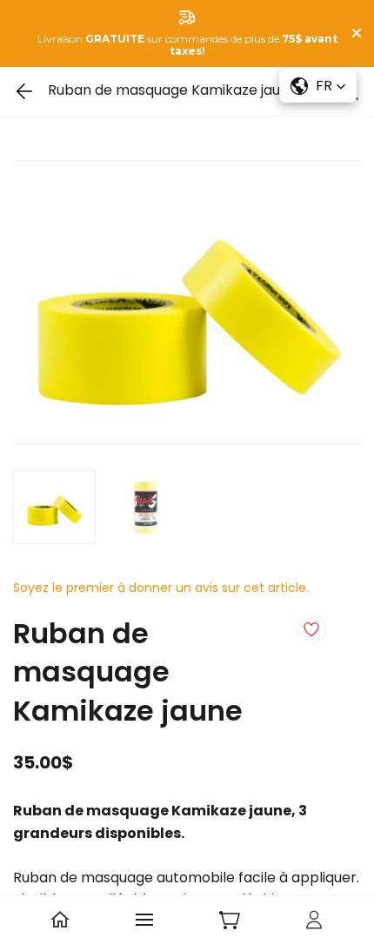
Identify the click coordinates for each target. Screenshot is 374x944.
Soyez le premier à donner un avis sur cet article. (161, 587)
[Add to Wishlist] (311, 629)
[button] (318, 86)
